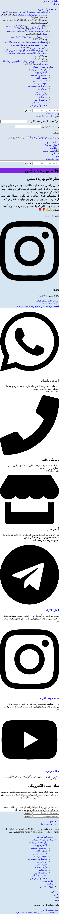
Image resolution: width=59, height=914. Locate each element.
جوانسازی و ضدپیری (38, 86)
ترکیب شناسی (41, 94)
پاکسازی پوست (40, 72)
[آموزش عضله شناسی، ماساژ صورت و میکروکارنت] (26, 42)
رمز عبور (50, 126)
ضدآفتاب (43, 97)
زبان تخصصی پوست (38, 69)
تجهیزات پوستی (40, 80)
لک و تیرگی (42, 89)
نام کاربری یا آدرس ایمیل (43, 121)
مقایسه (49, 883)
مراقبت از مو (41, 100)
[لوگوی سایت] (48, 4)
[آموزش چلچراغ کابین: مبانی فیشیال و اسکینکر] (40, 25)
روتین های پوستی (39, 75)
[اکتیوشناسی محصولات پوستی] (37, 31)
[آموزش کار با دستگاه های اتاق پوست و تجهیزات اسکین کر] (31, 50)
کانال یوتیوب (52, 770)
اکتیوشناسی (42, 91)
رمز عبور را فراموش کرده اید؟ (44, 137)
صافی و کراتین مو (39, 105)
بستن (56, 894)
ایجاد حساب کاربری (45, 116)
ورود (56, 132)
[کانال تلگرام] (29, 604)
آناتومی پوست (41, 83)
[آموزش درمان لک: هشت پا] (33, 61)
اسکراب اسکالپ (40, 102)
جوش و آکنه (42, 78)
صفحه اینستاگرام (49, 698)
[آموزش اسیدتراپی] (38, 36)
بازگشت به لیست (50, 303)
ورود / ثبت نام (46, 886)
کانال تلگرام (52, 610)
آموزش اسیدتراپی (19, 36)
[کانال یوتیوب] (29, 765)
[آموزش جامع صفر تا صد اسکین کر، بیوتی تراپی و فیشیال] (36, 12)
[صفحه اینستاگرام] (29, 692)
